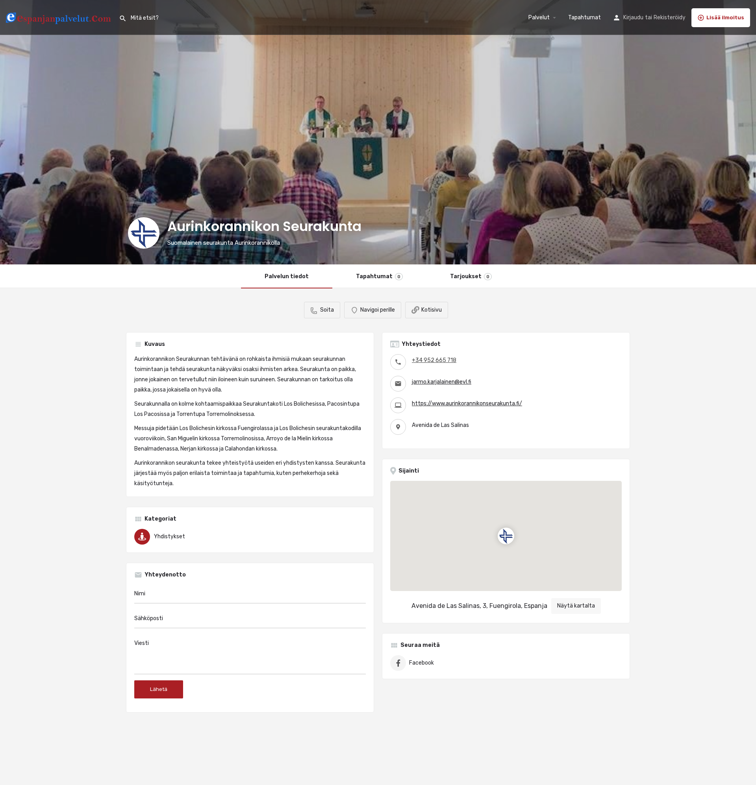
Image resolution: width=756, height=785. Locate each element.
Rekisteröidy (670, 17)
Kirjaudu (633, 17)
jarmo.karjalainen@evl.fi (441, 382)
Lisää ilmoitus (725, 17)
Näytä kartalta (576, 605)
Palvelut (539, 17)
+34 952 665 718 (434, 360)
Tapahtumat (584, 17)
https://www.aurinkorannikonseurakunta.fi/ (467, 403)
